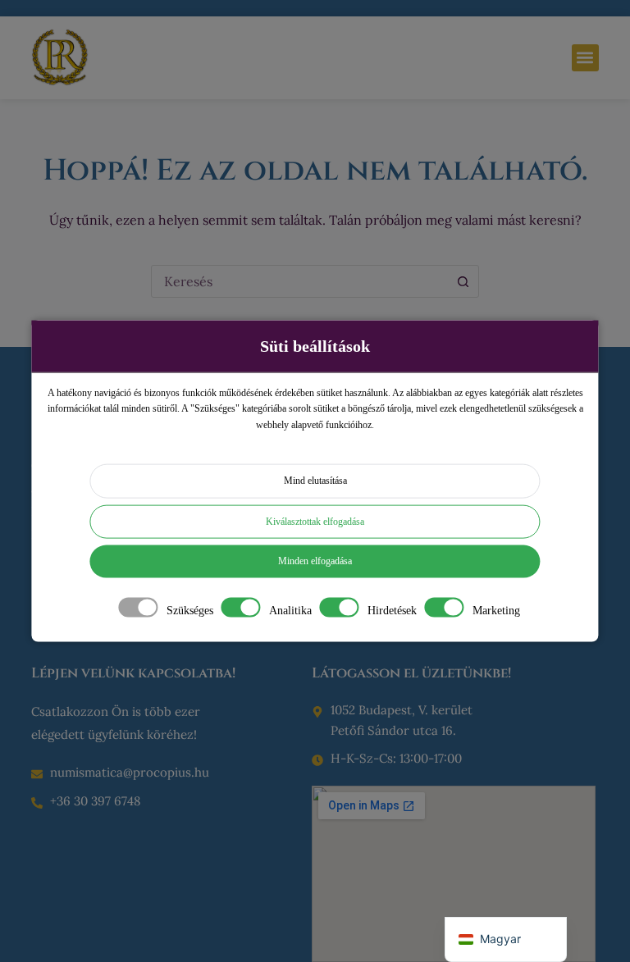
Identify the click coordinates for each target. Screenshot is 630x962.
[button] (585, 57)
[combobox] (299, 281)
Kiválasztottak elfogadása (315, 521)
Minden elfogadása (315, 561)
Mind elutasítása (315, 480)
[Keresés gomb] (462, 281)
